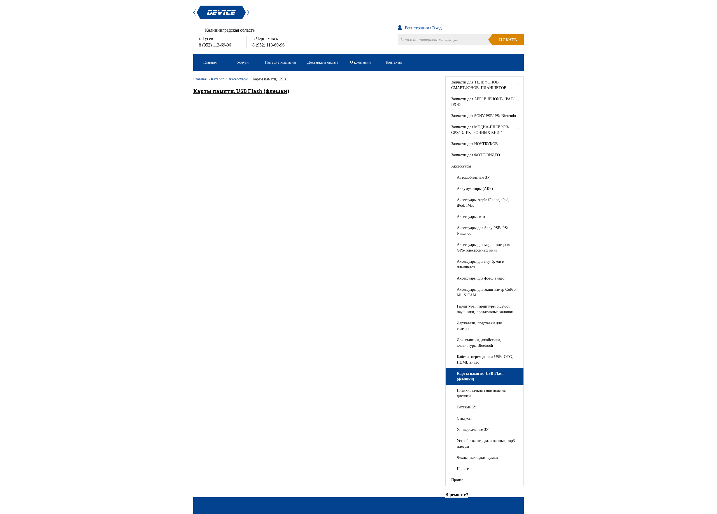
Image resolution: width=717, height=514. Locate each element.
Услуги (243, 62)
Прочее (463, 469)
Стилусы (464, 418)
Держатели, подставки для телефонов (479, 326)
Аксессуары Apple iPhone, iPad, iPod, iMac (483, 203)
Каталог (217, 79)
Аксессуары (238, 79)
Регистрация (417, 27)
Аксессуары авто (471, 217)
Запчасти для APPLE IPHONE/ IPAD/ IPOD (483, 102)
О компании (360, 62)
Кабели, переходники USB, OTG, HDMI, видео (485, 359)
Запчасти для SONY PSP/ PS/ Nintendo (483, 116)
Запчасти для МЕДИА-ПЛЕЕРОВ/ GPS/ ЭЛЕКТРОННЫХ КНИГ (480, 130)
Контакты (394, 62)
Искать (508, 40)
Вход (437, 27)
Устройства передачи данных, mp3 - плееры (487, 443)
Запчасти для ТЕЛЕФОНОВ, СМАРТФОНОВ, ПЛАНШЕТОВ (478, 85)
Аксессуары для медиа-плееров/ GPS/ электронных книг (483, 247)
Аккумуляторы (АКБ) (475, 189)
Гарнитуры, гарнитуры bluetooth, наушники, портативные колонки (485, 309)
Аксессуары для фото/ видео (480, 278)
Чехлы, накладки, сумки (477, 457)
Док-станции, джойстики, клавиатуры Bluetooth (479, 343)
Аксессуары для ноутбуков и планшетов (480, 264)
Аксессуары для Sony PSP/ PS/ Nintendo (482, 231)
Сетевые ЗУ (466, 407)
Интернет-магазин (280, 62)
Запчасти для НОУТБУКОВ (474, 144)
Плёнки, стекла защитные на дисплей (481, 393)
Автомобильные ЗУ (473, 177)
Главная (210, 62)
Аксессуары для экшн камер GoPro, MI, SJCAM (487, 292)
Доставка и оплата (322, 62)
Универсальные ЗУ (473, 429)
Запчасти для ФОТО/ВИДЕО (475, 155)
